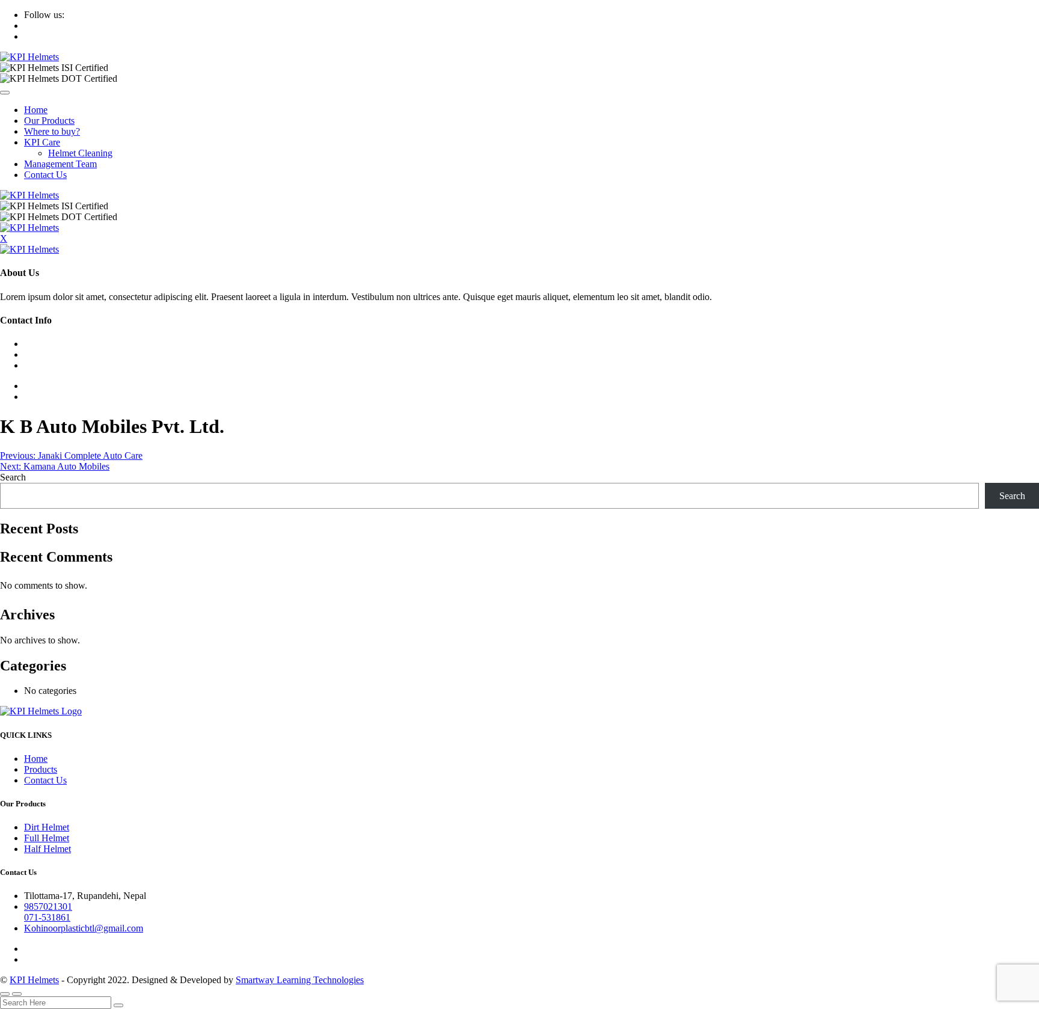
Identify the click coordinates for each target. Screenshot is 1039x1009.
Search (13, 477)
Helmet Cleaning (80, 153)
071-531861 (47, 917)
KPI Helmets (34, 980)
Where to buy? (52, 131)
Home (36, 110)
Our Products (49, 120)
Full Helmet (46, 838)
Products (40, 769)
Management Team (60, 164)
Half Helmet (47, 849)
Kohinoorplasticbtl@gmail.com (83, 928)
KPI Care (42, 142)
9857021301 (48, 906)
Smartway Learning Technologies (300, 980)
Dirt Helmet (46, 827)
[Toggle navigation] (5, 92)
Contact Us (45, 175)
